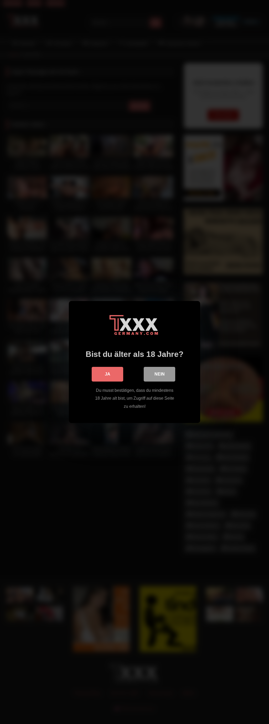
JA (107, 374)
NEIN (159, 374)
